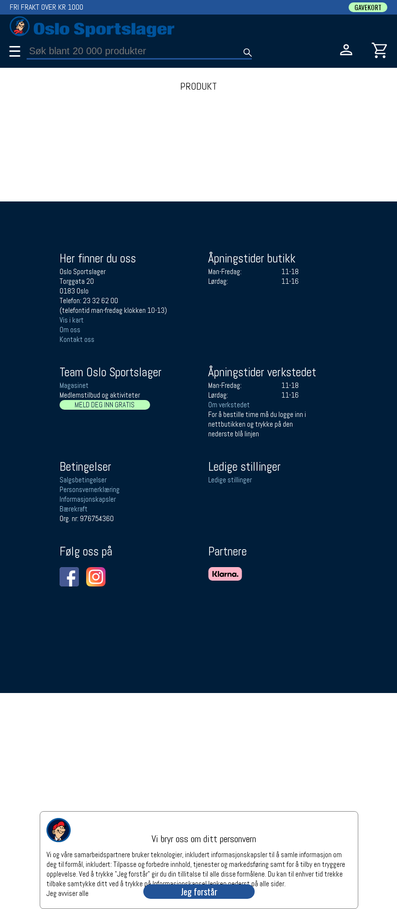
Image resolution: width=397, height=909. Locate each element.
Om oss (70, 329)
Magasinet (74, 385)
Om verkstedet (229, 404)
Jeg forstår (199, 891)
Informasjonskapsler (88, 499)
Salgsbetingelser (83, 479)
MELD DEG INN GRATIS (105, 404)
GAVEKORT (368, 7)
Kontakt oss (77, 339)
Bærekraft (74, 508)
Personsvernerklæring (90, 489)
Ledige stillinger (230, 479)
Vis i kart (72, 319)
